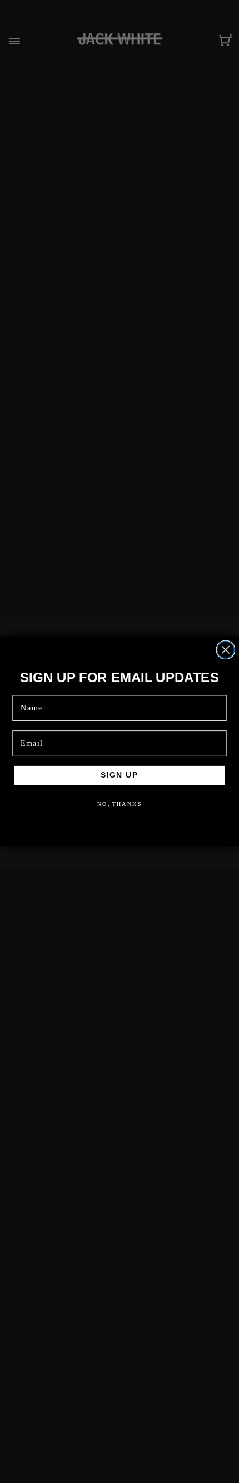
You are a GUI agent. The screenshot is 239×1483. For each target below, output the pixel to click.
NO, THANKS (119, 803)
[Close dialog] (225, 649)
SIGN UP (120, 775)
